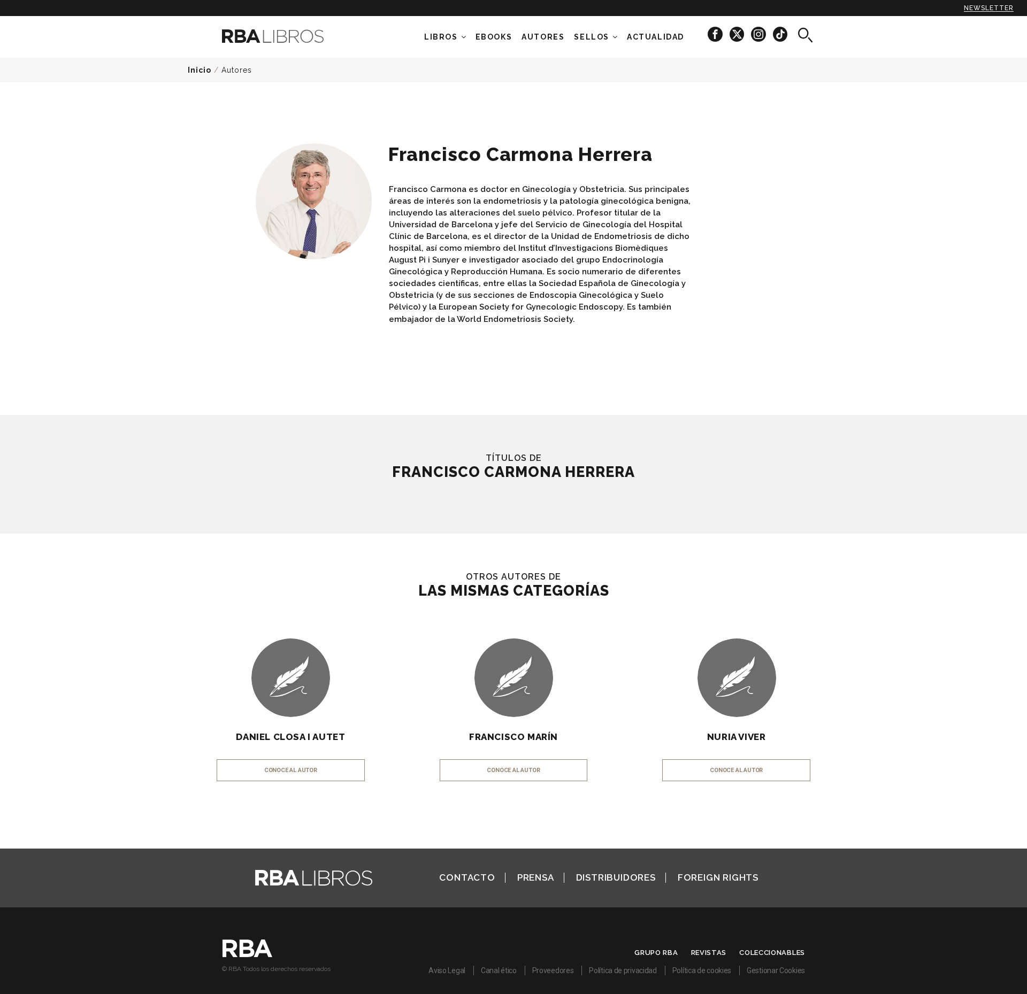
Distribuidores (616, 877)
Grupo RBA (656, 953)
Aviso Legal (446, 970)
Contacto (467, 877)
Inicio (199, 70)
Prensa (535, 877)
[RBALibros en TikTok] (780, 33)
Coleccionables (772, 953)
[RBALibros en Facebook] (716, 33)
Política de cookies (701, 970)
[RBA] (247, 954)
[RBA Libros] (289, 36)
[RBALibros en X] (738, 33)
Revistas (709, 953)
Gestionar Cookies (776, 970)
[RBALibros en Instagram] (759, 33)
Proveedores (553, 970)
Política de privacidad (622, 970)
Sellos (591, 37)
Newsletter (989, 8)
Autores (236, 70)
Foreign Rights (718, 877)
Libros (441, 37)
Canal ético (499, 970)
